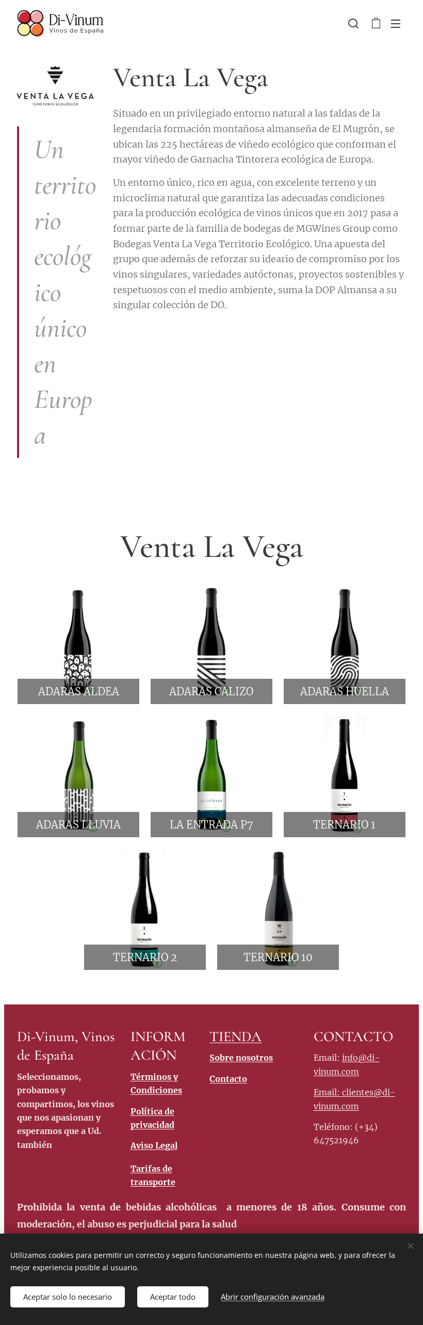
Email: (328, 1092)
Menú (395, 23)
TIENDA (235, 1036)
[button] (353, 23)
